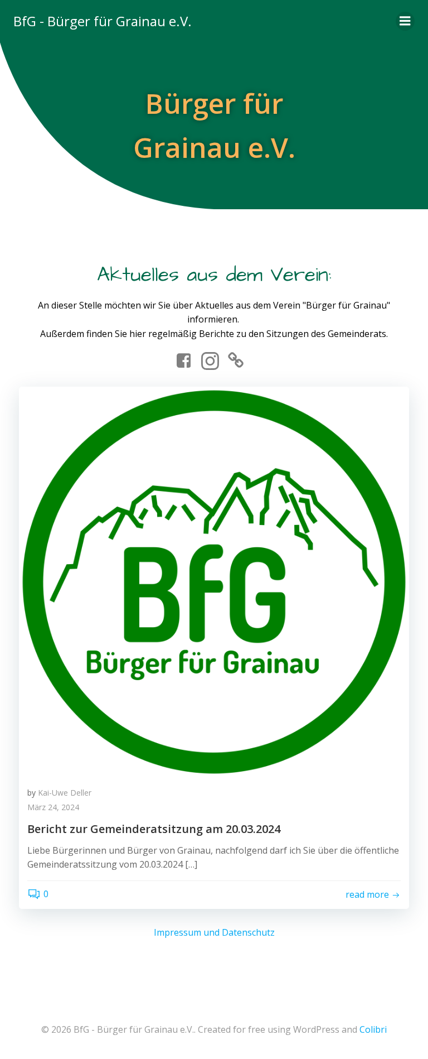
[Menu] (405, 21)
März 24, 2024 (53, 807)
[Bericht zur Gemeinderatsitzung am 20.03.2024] (214, 581)
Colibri (373, 1029)
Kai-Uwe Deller (64, 792)
